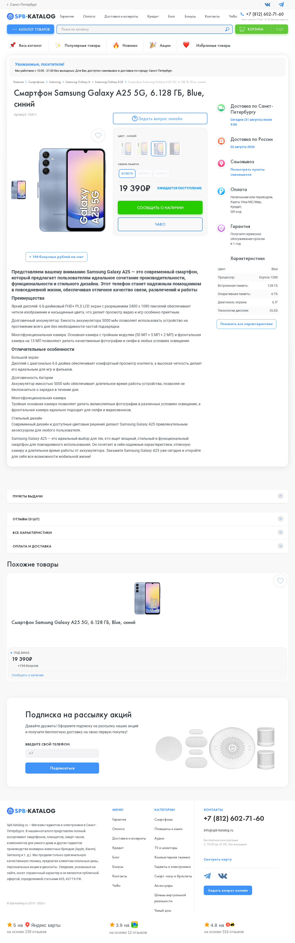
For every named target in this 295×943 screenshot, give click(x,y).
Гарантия (67, 16)
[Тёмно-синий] (174, 148)
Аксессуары (163, 885)
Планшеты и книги (168, 828)
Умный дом (162, 910)
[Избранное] (98, 136)
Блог (171, 16)
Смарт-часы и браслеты (173, 876)
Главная (18, 82)
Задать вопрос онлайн (160, 118)
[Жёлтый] (142, 148)
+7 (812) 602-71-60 (264, 14)
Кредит (153, 16)
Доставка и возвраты (121, 16)
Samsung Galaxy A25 (109, 82)
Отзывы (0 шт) (26, 519)
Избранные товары (213, 45)
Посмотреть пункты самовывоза (247, 172)
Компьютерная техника (172, 857)
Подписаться (62, 768)
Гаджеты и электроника (172, 866)
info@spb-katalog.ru (218, 830)
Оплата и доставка (32, 546)
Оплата (89, 16)
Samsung (55, 82)
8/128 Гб (144, 173)
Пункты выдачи (28, 496)
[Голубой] (126, 148)
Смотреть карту (218, 859)
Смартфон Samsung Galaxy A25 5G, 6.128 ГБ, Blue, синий (74, 622)
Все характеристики (32, 532)
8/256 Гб (161, 173)
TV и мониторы (165, 847)
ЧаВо (233, 16)
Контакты (212, 16)
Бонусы (190, 16)
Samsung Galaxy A (77, 82)
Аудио (159, 838)
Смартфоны (36, 82)
